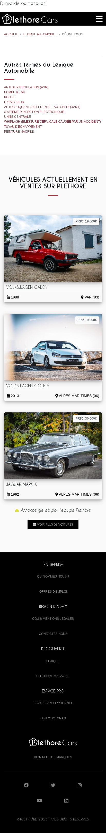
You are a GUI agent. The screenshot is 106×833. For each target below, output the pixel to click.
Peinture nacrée (19, 131)
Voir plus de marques (53, 757)
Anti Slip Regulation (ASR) (26, 87)
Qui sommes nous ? (53, 576)
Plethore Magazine (53, 676)
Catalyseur (14, 102)
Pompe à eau (14, 92)
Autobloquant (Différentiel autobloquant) (42, 107)
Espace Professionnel (53, 703)
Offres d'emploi (53, 591)
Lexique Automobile (40, 34)
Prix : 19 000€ (86, 221)
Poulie (9, 97)
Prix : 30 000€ (86, 418)
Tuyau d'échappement (23, 127)
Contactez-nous (53, 634)
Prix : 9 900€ (87, 320)
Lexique (53, 661)
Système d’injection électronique (34, 112)
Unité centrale (17, 117)
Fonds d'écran (53, 718)
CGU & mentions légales (53, 619)
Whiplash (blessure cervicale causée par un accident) (52, 121)
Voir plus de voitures (54, 524)
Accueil (11, 34)
